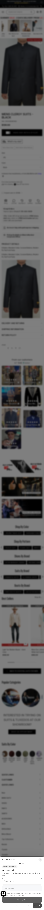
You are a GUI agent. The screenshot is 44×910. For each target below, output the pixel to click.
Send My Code (22, 900)
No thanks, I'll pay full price (22, 906)
